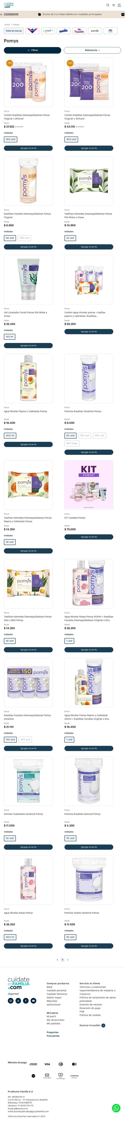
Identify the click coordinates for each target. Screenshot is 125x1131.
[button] (107, 5)
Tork (110, 31)
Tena (48, 31)
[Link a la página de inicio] (7, 24)
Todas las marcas (14, 31)
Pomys (16, 25)
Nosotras (32, 31)
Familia (63, 31)
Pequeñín (79, 31)
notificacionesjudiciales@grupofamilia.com (28, 1111)
